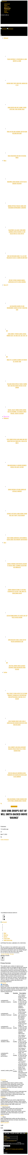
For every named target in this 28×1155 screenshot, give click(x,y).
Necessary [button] (3, 983)
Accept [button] (12, 954)
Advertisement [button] (4, 1105)
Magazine (7, 8)
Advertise (6, 935)
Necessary (5, 984)
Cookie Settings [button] (5, 954)
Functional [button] (3, 1080)
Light (2, 1125)
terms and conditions (17, 1149)
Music (5, 5)
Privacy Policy (7, 938)
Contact (5, 937)
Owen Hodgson (5, 839)
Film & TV (6, 6)
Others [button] (2, 1115)
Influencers (7, 9)
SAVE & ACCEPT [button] (5, 1122)
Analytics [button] (3, 1097)
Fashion (6, 12)
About (5, 933)
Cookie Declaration (8, 940)
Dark (2, 1128)
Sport (5, 11)
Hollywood (7, 4)
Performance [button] (4, 1088)
